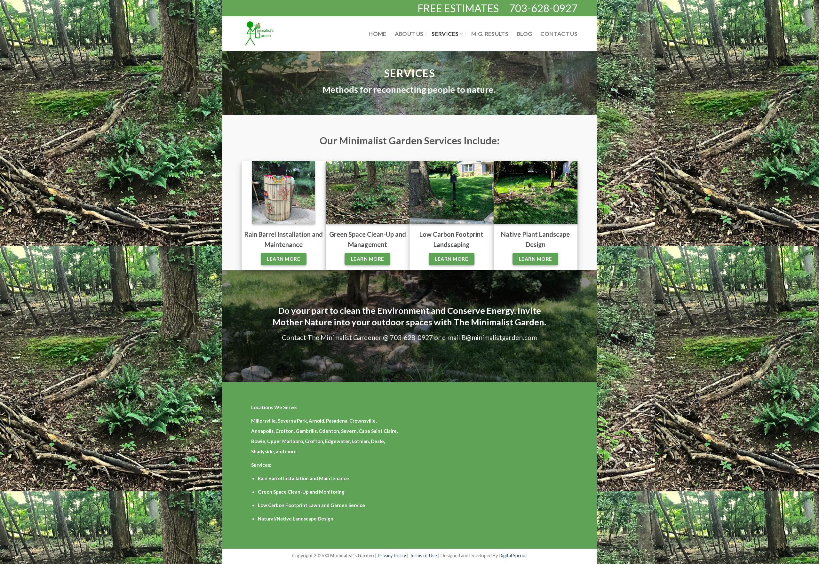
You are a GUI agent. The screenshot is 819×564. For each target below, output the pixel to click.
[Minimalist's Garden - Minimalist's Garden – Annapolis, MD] (267, 34)
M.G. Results (489, 33)
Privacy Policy (392, 555)
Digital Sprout (513, 555)
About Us (409, 33)
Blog (524, 33)
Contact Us (558, 33)
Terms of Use (423, 555)
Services (445, 33)
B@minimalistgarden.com (499, 337)
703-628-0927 (543, 8)
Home (377, 33)
